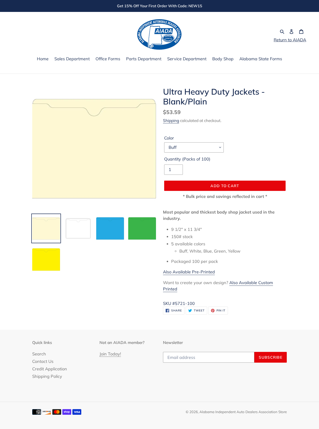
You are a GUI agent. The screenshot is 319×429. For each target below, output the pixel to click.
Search (39, 354)
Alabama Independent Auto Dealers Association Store (243, 412)
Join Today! (110, 354)
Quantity (187, 159)
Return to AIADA (290, 40)
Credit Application (49, 369)
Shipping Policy (47, 376)
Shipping (171, 120)
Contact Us (42, 361)
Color (169, 138)
